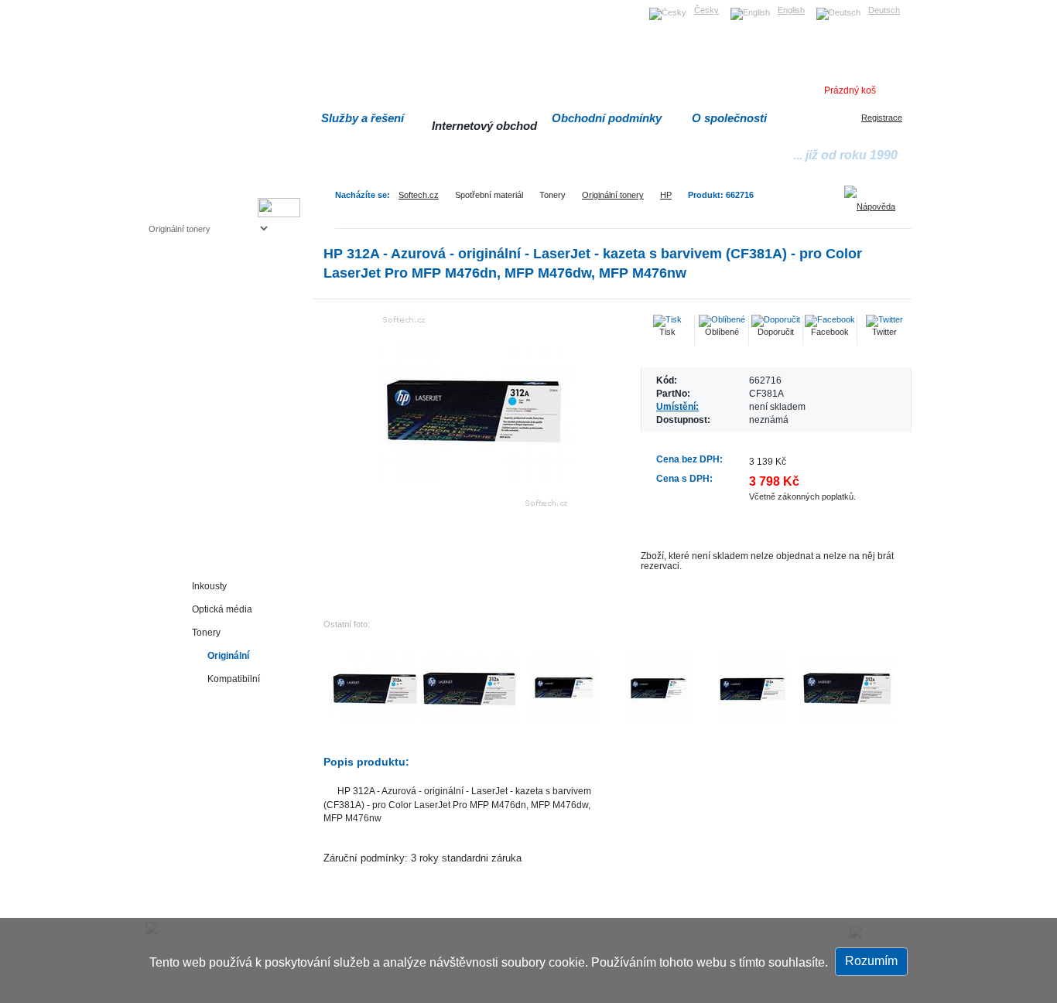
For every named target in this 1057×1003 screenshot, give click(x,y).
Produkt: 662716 (721, 195)
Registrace (881, 117)
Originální (228, 655)
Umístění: (677, 406)
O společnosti (729, 118)
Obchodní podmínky (607, 118)
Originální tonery (613, 195)
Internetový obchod (484, 125)
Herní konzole (203, 354)
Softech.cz (419, 195)
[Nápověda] (875, 201)
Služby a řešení (362, 118)
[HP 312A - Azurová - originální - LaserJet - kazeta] (474, 411)
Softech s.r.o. (172, 5)
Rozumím (871, 960)
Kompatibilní (233, 679)
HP (666, 195)
